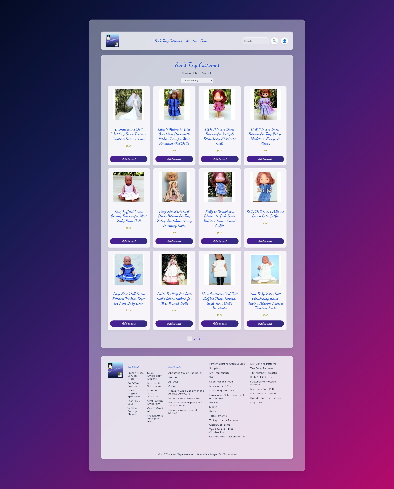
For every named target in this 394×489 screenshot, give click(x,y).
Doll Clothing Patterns (263, 363)
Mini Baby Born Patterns (264, 389)
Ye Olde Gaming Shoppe (132, 411)
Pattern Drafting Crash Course (227, 363)
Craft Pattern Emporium (155, 402)
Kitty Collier (256, 402)
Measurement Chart (221, 386)
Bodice (213, 402)
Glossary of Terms (219, 424)
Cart (203, 41)
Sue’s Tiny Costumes (168, 41)
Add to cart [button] (129, 159)
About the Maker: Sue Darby (185, 372)
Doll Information (219, 372)
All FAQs (173, 381)
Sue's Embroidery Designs (154, 375)
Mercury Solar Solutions (152, 393)
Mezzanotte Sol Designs (154, 384)
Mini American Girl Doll (263, 393)
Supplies (214, 368)
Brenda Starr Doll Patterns (266, 397)
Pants (212, 411)
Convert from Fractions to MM (227, 436)
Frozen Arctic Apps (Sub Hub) (155, 418)
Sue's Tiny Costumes (133, 384)
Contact (173, 386)
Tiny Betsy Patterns (261, 368)
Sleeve (213, 406)
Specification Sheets (221, 381)
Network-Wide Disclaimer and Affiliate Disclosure (186, 392)
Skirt (212, 377)
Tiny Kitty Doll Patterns (263, 372)
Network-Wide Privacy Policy (185, 397)
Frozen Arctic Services (223, 454)
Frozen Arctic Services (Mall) (136, 375)
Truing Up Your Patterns (223, 420)
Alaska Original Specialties (134, 393)
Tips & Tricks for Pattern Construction (223, 431)
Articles (191, 41)
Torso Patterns (218, 415)
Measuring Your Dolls (221, 390)
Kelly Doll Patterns (261, 377)
